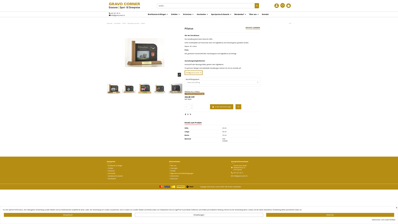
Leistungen (174, 168)
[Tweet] (188, 114)
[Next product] (290, 23)
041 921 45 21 (115, 13)
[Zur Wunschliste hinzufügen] (238, 106)
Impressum (174, 179)
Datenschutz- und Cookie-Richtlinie (383, 220)
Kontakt (173, 171)
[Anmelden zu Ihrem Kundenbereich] (276, 5)
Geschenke (111, 173)
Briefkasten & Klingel (115, 166)
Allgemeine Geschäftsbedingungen (181, 173)
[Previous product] (289, 23)
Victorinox (111, 171)
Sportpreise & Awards (115, 176)
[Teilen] (185, 114)
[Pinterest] (190, 114)
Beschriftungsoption (192, 79)
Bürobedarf (112, 179)
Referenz (188, 92)
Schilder (110, 168)
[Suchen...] (257, 5)
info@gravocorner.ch (117, 15)
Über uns (173, 166)
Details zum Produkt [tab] (193, 123)
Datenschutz (174, 176)
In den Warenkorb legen (223, 107)
